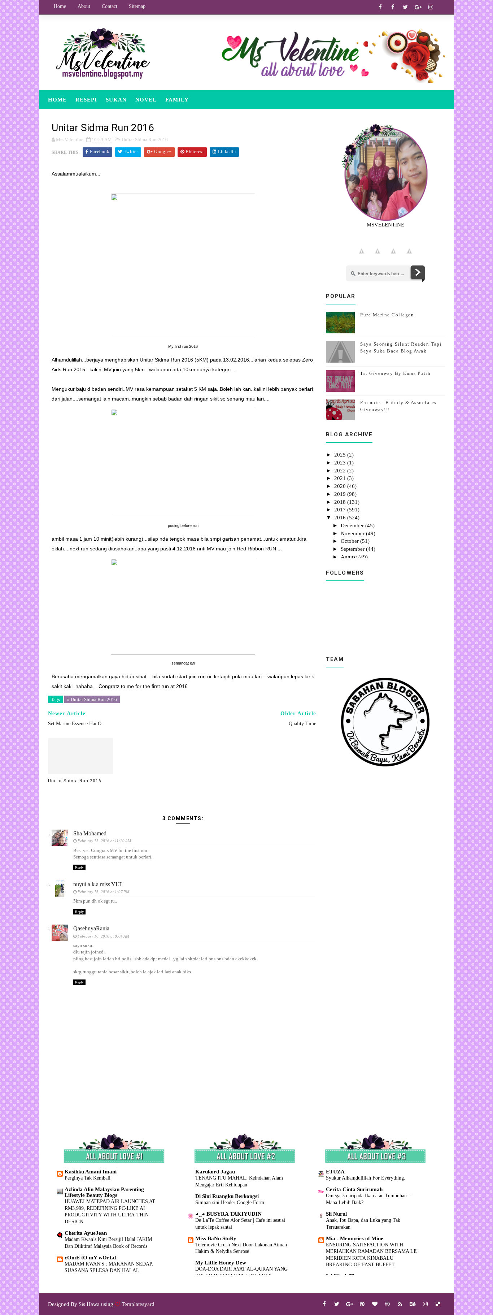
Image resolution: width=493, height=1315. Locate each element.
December (353, 525)
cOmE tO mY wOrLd (90, 1257)
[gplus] (418, 7)
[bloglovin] (374, 1304)
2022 (340, 470)
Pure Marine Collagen (387, 314)
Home (60, 6)
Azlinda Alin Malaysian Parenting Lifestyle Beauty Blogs (104, 1192)
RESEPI (86, 100)
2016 (340, 517)
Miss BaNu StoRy (215, 1238)
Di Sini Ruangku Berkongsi (227, 1196)
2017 (340, 509)
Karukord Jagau (215, 1172)
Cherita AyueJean (86, 1233)
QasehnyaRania (91, 928)
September (353, 549)
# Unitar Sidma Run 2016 (92, 699)
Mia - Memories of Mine (354, 1238)
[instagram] (430, 7)
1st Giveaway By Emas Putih (395, 373)
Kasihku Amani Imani (91, 1172)
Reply (79, 867)
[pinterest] (362, 1304)
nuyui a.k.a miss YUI (97, 884)
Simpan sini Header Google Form (229, 1202)
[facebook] (380, 7)
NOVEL (146, 100)
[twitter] (405, 7)
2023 (340, 463)
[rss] (399, 1304)
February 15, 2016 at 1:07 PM (103, 892)
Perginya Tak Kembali (87, 1178)
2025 (340, 455)
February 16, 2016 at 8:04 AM (103, 936)
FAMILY (177, 100)
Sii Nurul (336, 1214)
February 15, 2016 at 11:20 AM (104, 841)
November (353, 533)
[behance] (412, 1304)
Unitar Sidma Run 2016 (145, 139)
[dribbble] (387, 1304)
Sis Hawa (89, 1304)
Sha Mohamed (89, 833)
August (349, 557)
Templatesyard (138, 1304)
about (84, 6)
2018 (340, 502)
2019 (340, 494)
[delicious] (437, 1304)
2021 (340, 478)
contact (109, 6)
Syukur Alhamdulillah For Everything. (365, 1178)
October (350, 541)
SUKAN (116, 100)
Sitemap (137, 6)
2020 (340, 486)
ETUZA (335, 1172)
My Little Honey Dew (220, 1263)
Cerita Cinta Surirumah (354, 1189)
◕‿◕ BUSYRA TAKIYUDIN (228, 1214)
